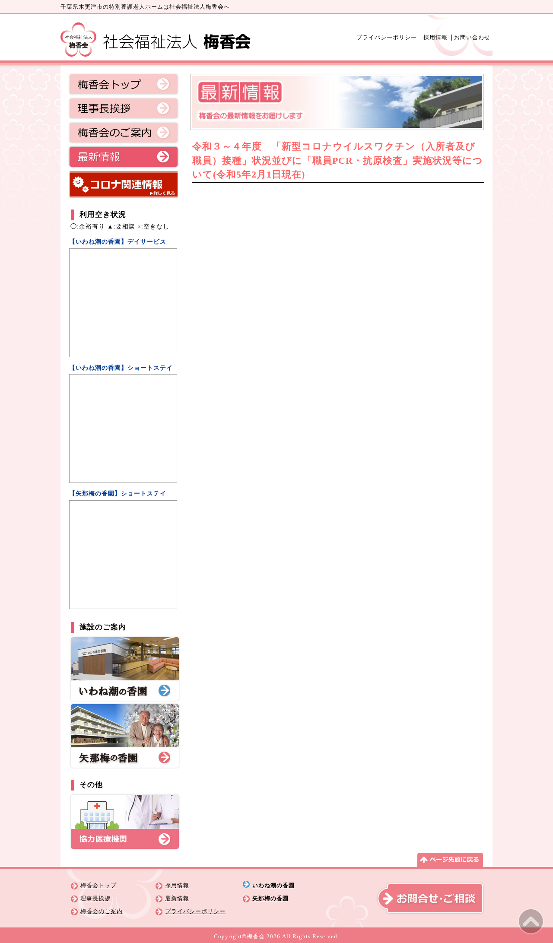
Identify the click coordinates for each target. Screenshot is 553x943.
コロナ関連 (124, 184)
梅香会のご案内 (123, 133)
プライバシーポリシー (386, 38)
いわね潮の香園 (273, 886)
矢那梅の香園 (270, 898)
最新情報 (123, 157)
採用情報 (435, 38)
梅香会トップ (123, 84)
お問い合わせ (472, 38)
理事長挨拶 (123, 108)
